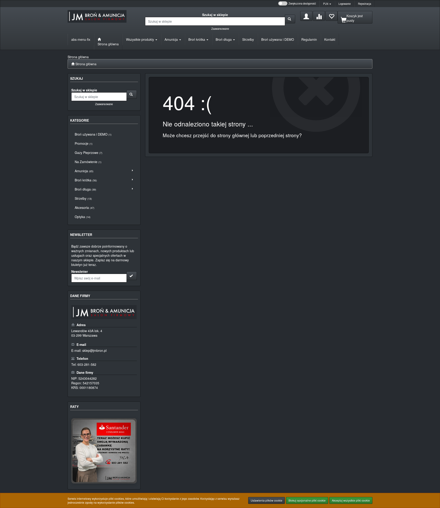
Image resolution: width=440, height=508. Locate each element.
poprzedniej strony (278, 135)
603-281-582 (86, 364)
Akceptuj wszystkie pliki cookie (351, 500)
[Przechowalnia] (331, 16)
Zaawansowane (220, 28)
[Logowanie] (306, 16)
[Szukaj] (290, 19)
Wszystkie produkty (140, 39)
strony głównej (233, 135)
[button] (327, 3)
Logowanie (344, 3)
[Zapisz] (131, 275)
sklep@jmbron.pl (94, 350)
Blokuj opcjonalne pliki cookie (307, 500)
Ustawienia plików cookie (266, 500)
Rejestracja (364, 3)
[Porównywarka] (319, 16)
